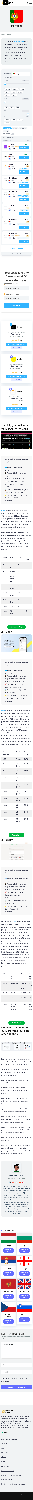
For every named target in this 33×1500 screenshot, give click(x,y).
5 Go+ (13, 92)
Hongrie (8, 1246)
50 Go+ (14, 95)
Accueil (3, 34)
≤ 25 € (13, 119)
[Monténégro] (8, 1288)
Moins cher (7, 128)
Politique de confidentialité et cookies (13, 1484)
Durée (6, 131)
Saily (19, 359)
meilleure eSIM (19, 41)
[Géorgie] (24, 1265)
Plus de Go (23, 128)
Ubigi (19, 327)
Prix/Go (15, 128)
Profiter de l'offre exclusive (17, 344)
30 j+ (17, 107)
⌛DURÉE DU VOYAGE (11, 284)
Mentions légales (6, 1479)
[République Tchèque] (8, 1311)
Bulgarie (24, 1246)
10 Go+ (20, 92)
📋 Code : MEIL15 (24, 168)
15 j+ (12, 107)
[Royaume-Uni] (24, 1288)
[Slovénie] (24, 1311)
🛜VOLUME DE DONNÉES (12, 294)
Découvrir (16, 305)
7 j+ (6, 107)
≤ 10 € (7, 119)
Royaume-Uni (24, 1292)
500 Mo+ (15, 89)
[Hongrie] (8, 1242)
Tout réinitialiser (8, 77)
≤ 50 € (19, 119)
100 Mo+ (7, 89)
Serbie (8, 1269)
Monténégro (8, 1292)
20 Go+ (7, 95)
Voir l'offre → (24, 147)
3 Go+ (6, 92)
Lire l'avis (17, 347)
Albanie (3, 1457)
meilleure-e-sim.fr (22, 253)
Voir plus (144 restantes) (16, 248)
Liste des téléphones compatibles (12, 1475)
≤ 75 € (7, 122)
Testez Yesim (16, 1023)
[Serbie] (8, 1265)
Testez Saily (16, 835)
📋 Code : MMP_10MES (23, 182)
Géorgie (24, 1269)
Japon (3, 1448)
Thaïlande (4, 1443)
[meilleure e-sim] (9, 2)
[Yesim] (13, 393)
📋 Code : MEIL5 (25, 210)
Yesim (19, 391)
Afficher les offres (8, 1250)
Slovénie (24, 1315)
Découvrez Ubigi (16, 627)
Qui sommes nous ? (7, 1471)
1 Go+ (22, 89)
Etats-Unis (4, 1452)
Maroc (3, 1461)
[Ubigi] (13, 329)
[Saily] (13, 361)
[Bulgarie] (24, 1242)
